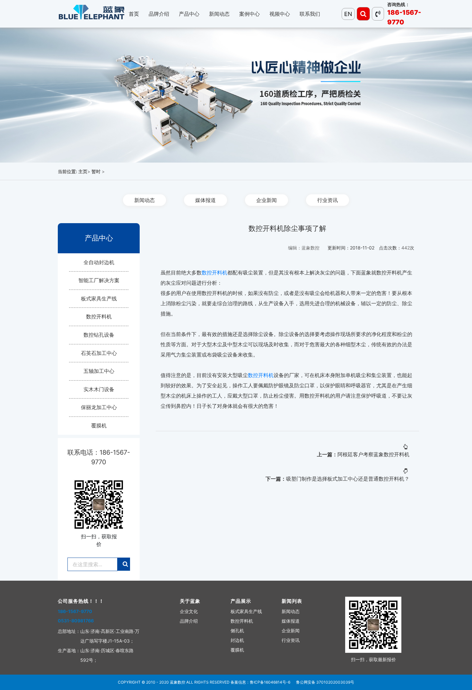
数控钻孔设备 (98, 335)
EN (348, 14)
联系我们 (310, 14)
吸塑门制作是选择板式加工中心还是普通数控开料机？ (347, 478)
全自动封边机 (98, 262)
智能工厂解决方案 (98, 280)
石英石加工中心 (99, 353)
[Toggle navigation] (363, 14)
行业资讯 (327, 200)
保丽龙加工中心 (99, 407)
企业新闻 (266, 200)
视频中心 (279, 14)
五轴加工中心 (98, 371)
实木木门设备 (98, 389)
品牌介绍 (189, 621)
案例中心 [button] (249, 14)
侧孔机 (237, 630)
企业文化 (189, 611)
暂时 (96, 171)
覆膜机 (99, 425)
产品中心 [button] (189, 14)
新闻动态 (144, 200)
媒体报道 (205, 200)
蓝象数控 (177, 682)
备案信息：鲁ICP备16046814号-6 (260, 682)
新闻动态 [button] (219, 14)
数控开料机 (99, 316)
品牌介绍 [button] (159, 14)
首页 (134, 14)
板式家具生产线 (99, 298)
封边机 (237, 640)
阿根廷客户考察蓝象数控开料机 (373, 454)
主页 (82, 171)
